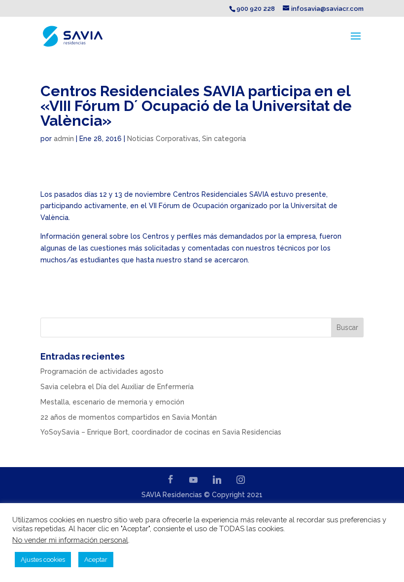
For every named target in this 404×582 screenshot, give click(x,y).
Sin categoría (224, 139)
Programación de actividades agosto (102, 371)
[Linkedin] (217, 479)
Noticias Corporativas (163, 139)
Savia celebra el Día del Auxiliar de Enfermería (117, 387)
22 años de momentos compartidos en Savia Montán (128, 417)
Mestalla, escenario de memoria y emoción (112, 402)
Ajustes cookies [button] (43, 559)
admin (64, 139)
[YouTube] (193, 479)
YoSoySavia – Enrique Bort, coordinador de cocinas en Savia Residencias (160, 432)
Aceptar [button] (95, 559)
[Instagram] (241, 479)
